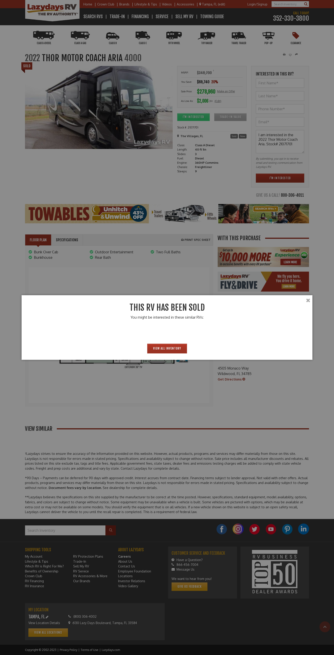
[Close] (308, 300)
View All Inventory (167, 348)
